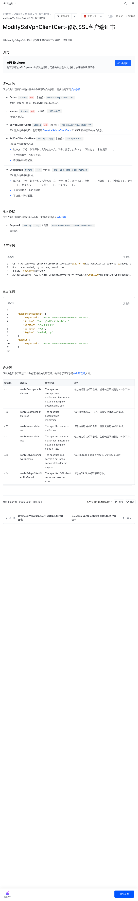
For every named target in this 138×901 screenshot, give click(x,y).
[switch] (110, 16)
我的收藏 (131, 16)
